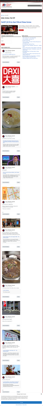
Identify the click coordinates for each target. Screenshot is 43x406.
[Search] (41, 6)
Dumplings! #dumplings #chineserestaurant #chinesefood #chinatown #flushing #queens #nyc (11, 141)
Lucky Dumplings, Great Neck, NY (28, 39)
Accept (21, 402)
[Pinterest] (32, 1)
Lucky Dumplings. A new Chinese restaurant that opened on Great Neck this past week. (11, 382)
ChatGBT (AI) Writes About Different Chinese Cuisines (16, 22)
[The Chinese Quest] (6, 6)
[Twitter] (31, 1)
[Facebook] (30, 1)
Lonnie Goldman (6, 290)
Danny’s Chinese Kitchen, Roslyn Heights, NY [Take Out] (32, 47)
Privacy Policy (24, 404)
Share (18, 62)
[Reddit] (37, 1)
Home (3, 15)
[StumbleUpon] (38, 1)
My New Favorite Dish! (26, 40)
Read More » (21, 30)
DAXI (3, 89)
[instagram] (41, 1)
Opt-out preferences (19, 404)
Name (2, 37)
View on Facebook (6, 62)
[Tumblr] (39, 1)
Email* (2, 40)
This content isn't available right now (8, 54)
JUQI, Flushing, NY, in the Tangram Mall (29, 37)
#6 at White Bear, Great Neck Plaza (28, 44)
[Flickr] (34, 1)
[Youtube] (35, 1)
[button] (41, 394)
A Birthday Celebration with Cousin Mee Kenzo (30, 58)
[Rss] (28, 1)
